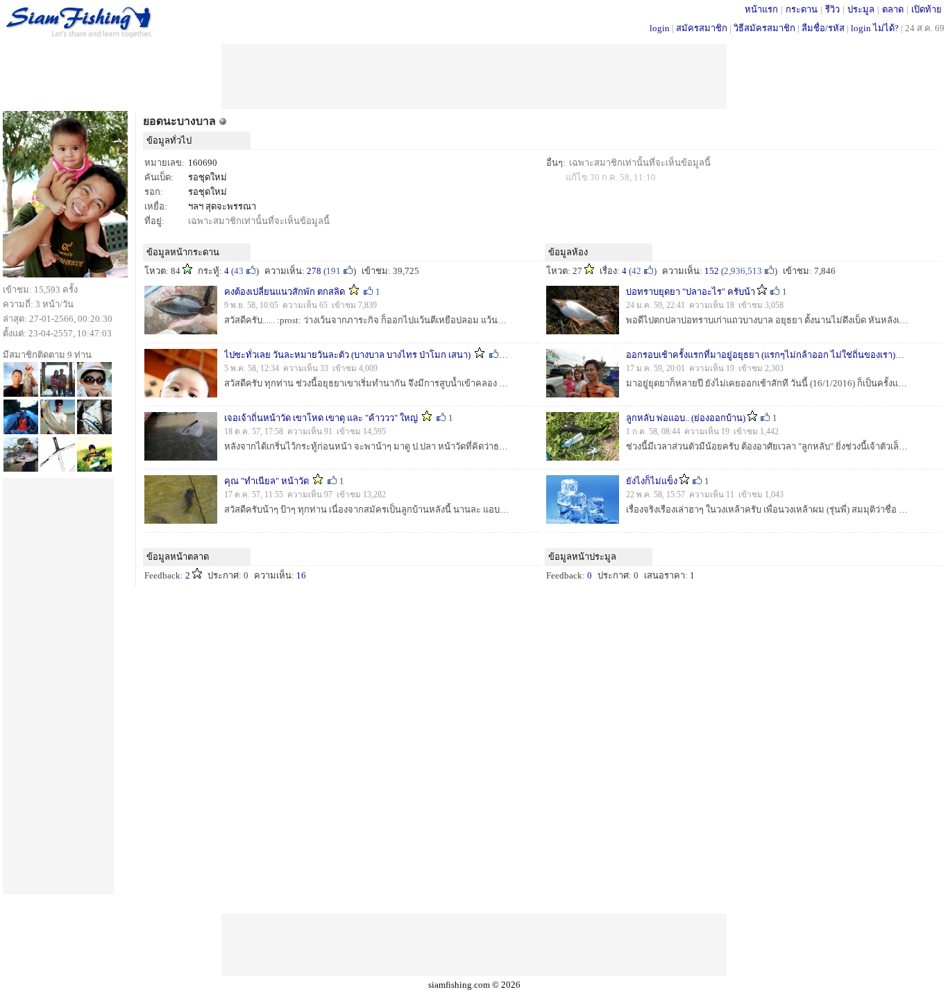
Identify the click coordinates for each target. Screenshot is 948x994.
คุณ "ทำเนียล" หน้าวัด (266, 481)
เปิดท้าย (926, 9)
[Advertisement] (474, 75)
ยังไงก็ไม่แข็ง (651, 481)
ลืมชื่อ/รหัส (823, 28)
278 (314, 271)
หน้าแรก (761, 9)
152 (711, 271)
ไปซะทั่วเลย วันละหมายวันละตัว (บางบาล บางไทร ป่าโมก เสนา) (347, 355)
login (660, 28)
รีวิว (832, 9)
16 (301, 575)
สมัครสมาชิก (701, 28)
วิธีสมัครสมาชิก (764, 28)
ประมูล (860, 9)
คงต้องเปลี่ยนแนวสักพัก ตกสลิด (284, 291)
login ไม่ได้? (875, 28)
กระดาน (802, 9)
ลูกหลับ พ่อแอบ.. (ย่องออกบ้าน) (685, 418)
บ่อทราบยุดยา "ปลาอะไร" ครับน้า (690, 291)
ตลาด (893, 9)
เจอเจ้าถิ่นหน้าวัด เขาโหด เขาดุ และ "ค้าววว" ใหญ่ (322, 418)
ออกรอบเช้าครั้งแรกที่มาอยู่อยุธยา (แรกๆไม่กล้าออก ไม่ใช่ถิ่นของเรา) (760, 355)
